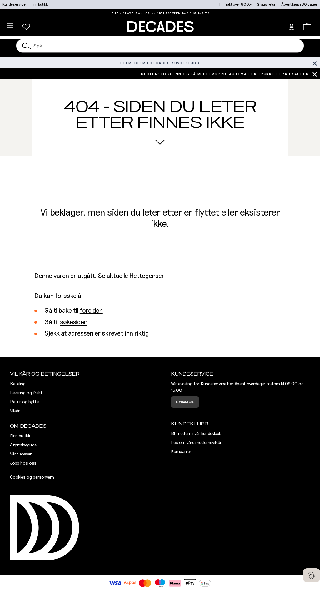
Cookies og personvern (32, 477)
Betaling (18, 384)
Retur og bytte (24, 402)
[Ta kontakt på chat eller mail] (311, 575)
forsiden (91, 311)
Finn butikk (39, 4)
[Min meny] (26, 26)
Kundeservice (14, 4)
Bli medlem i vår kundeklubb (196, 433)
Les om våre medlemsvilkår (196, 442)
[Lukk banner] (314, 62)
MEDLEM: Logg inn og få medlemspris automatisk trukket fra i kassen (225, 74)
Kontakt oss (185, 402)
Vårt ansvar (21, 454)
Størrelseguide (23, 445)
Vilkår (15, 411)
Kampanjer (181, 452)
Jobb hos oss (23, 463)
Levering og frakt (26, 393)
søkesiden (74, 322)
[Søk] (26, 45)
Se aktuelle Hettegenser (131, 276)
